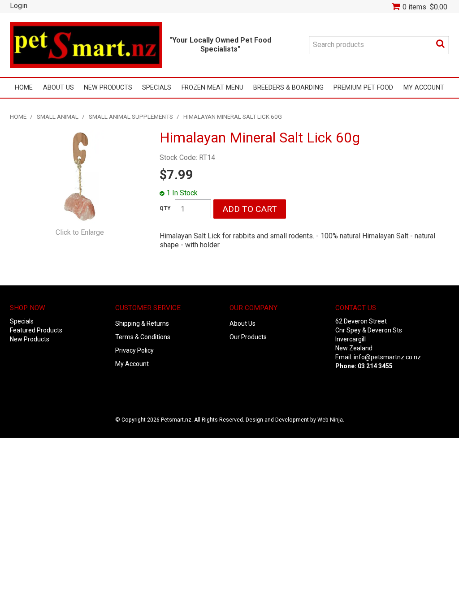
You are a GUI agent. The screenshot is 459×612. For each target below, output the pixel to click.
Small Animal (57, 116)
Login (18, 5)
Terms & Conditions (142, 336)
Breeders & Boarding (288, 87)
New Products (108, 87)
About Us (58, 87)
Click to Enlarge (80, 232)
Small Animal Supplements (131, 116)
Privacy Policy (134, 350)
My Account (423, 87)
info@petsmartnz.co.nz (387, 357)
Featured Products (36, 330)
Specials (156, 87)
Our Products (248, 336)
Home (24, 87)
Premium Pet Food (363, 87)
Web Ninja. (330, 420)
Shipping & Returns (142, 323)
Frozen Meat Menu (212, 87)
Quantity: (165, 208)
